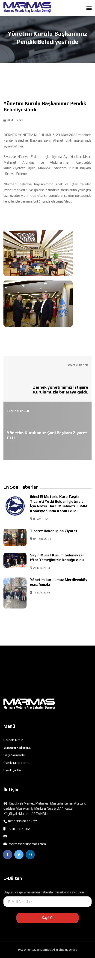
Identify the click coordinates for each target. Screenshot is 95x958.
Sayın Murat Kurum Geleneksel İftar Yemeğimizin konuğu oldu (57, 557)
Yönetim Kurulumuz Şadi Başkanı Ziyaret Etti (47, 435)
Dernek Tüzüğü (14, 740)
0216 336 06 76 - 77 (22, 821)
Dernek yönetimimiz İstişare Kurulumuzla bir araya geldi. (60, 390)
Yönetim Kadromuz (17, 747)
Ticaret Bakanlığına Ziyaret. (54, 531)
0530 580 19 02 (18, 829)
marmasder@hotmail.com (26, 844)
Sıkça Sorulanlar (14, 755)
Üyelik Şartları (13, 770)
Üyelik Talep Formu (16, 763)
